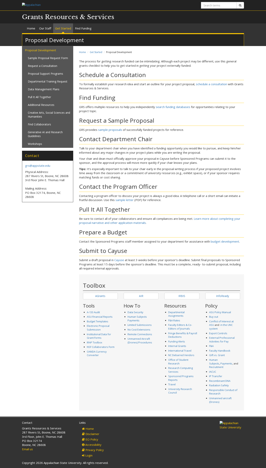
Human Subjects (214, 361)
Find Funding (83, 28)
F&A (211, 346)
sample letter (124, 200)
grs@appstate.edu (37, 166)
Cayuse (119, 260)
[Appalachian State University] (76, 5)
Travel (172, 384)
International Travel (179, 350)
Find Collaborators (39, 124)
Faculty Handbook (219, 350)
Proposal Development (40, 50)
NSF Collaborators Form (101, 347)
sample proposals (110, 130)
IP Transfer (215, 376)
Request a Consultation (42, 66)
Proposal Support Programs (45, 73)
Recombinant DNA (219, 381)
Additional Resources (41, 105)
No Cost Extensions (139, 329)
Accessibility (93, 445)
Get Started (63, 28)
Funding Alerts (176, 341)
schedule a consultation (211, 84)
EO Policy (91, 439)
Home (31, 28)
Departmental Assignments (176, 314)
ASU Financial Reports (100, 316)
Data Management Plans (43, 89)
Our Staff (45, 28)
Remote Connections (140, 334)
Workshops (35, 144)
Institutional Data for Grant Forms (99, 336)
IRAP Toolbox (94, 342)
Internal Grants (177, 346)
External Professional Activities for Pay (222, 339)
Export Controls (218, 333)
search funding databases (173, 107)
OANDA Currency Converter (97, 353)
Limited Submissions (140, 325)
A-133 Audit (93, 312)
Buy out (213, 316)
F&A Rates (174, 320)
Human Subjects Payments (137, 318)
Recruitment (216, 367)
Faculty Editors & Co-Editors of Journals (180, 326)
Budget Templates (97, 321)
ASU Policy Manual (220, 312)
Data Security (135, 312)
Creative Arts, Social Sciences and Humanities (49, 114)
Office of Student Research (178, 361)
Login (88, 455)
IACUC (212, 371)
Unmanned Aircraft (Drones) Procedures (140, 340)
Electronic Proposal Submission (98, 327)
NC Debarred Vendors (181, 355)
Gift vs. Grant (217, 355)
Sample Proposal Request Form (48, 58)
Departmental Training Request (47, 81)
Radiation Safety (219, 385)
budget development (225, 241)
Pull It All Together (39, 97)
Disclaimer (92, 434)
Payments (226, 363)
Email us (27, 449)
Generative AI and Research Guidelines (45, 134)
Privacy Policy (94, 450)
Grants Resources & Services (68, 17)
